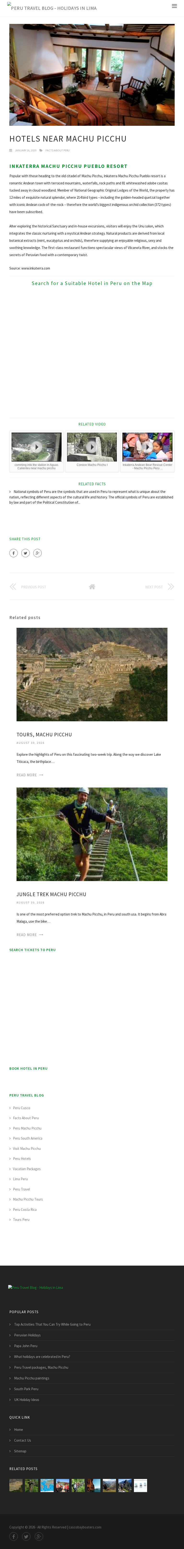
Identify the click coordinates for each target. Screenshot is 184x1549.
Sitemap (20, 1451)
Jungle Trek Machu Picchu (51, 894)
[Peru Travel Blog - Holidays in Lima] (52, 8)
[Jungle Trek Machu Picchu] (92, 834)
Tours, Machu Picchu (44, 734)
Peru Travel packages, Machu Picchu (41, 1367)
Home (18, 1429)
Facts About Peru (58, 150)
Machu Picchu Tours (28, 1199)
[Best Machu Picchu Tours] (62, 1485)
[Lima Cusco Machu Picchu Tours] (93, 1485)
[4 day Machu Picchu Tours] (78, 1485)
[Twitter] (25, 553)
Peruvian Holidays (27, 1335)
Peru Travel (21, 1189)
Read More (27, 775)
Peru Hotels (22, 1158)
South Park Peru (26, 1389)
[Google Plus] (37, 553)
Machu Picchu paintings (31, 1378)
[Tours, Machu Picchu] (92, 674)
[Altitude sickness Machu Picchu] (140, 1485)
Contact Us (22, 1440)
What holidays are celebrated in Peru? (42, 1356)
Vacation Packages (27, 1169)
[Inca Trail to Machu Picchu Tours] (109, 1485)
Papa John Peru (25, 1346)
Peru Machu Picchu (27, 1128)
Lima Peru (20, 1179)
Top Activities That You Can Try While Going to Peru (52, 1324)
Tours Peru (21, 1219)
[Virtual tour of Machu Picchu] (47, 1485)
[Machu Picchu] (125, 1485)
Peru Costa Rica (25, 1209)
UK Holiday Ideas (26, 1399)
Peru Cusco (21, 1108)
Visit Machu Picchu (27, 1148)
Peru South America (27, 1138)
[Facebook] (13, 553)
